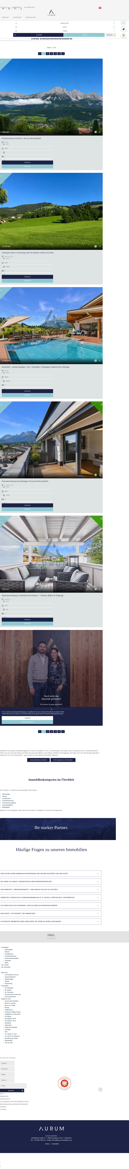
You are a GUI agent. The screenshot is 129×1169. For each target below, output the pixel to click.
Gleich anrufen (27, 722)
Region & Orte (31, 17)
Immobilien (4, 7)
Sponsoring (8, 983)
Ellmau (7, 1007)
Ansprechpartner (10, 977)
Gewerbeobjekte (7, 805)
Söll (6, 1032)
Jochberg (8, 1016)
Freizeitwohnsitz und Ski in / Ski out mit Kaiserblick (21, 138)
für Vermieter (9, 992)
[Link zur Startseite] (51, 1130)
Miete (6, 963)
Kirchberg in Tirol (10, 1018)
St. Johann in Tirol (11, 1034)
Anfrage (27, 166)
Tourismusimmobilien (9, 803)
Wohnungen (6, 794)
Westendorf (8, 1040)
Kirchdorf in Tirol (10, 1021)
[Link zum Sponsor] (51, 936)
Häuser (4, 796)
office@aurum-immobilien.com (62, 1140)
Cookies (3, 1109)
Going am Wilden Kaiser (13, 1012)
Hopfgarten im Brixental (12, 1014)
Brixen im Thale (10, 1005)
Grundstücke (6, 798)
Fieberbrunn (9, 1010)
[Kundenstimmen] (123, 35)
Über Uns (5, 17)
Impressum (4, 1096)
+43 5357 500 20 (39, 1140)
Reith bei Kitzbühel (11, 1027)
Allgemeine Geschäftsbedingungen (14, 1101)
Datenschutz (5, 1099)
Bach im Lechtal (10, 1003)
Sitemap (3, 1107)
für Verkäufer (9, 988)
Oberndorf (8, 1025)
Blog (2, 1094)
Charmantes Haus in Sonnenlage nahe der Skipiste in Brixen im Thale (28, 253)
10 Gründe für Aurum (12, 975)
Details (27, 162)
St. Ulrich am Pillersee (12, 1036)
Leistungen (17, 17)
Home (47, 1144)
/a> (1, 708)
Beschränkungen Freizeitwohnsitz (14, 1104)
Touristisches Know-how (13, 994)
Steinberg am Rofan (11, 1038)
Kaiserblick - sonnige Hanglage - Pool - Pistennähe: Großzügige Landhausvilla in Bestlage (35, 367)
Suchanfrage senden (38, 760)
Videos (7, 981)
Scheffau (8, 1029)
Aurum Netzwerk (10, 997)
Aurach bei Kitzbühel (11, 1001)
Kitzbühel (8, 1023)
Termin (27, 718)
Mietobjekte (6, 807)
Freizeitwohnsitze (8, 801)
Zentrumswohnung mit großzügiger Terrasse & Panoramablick (25, 481)
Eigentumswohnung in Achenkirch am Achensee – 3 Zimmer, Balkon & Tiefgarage (32, 595)
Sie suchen (16, 7)
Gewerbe (8, 960)
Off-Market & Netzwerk (63, 760)
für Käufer (8, 990)
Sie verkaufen (29, 7)
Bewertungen (9, 979)
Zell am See (9, 1043)
